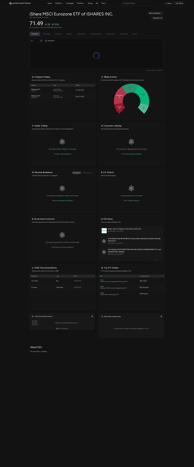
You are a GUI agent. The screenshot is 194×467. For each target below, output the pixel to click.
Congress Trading (42, 77)
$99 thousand (144, 293)
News (135, 34)
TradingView (159, 70)
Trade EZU (156, 18)
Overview (34, 34)
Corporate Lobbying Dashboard (132, 154)
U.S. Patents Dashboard (132, 200)
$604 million (143, 281)
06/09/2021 (77, 281)
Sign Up (57, 323)
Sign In (170, 3)
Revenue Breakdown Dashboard (63, 200)
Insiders (69, 34)
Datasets (58, 3)
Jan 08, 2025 (80, 90)
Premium (80, 3)
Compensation (95, 34)
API (97, 3)
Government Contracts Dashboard (63, 247)
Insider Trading (40, 126)
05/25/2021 (77, 287)
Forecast (58, 34)
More (103, 3)
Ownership (124, 34)
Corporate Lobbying (112, 126)
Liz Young (34, 287)
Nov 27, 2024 (80, 96)
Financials (46, 34)
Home (50, 3)
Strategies (70, 3)
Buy (57, 281)
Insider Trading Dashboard (63, 154)
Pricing (90, 3)
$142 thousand (144, 287)
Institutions (81, 34)
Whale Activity (110, 77)
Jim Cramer (34, 281)
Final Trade (59, 287)
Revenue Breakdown (44, 172)
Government (110, 34)
